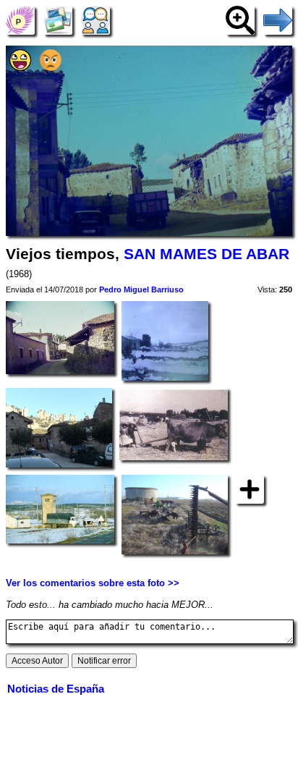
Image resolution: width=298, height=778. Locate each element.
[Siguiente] (277, 19)
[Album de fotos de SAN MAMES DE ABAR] (57, 19)
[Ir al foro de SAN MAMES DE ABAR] (95, 19)
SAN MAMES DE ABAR (206, 254)
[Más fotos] (249, 488)
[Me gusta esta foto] (20, 67)
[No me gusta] (50, 67)
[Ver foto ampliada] (240, 19)
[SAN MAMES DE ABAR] (20, 19)
